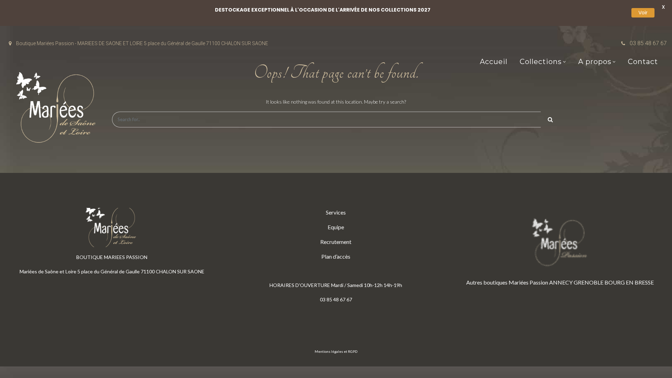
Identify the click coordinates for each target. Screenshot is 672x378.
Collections (541, 61)
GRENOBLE (588, 282)
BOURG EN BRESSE (629, 282)
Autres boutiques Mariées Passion (507, 282)
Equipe (336, 227)
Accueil (493, 61)
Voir (643, 12)
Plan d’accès (335, 256)
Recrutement (335, 241)
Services (336, 212)
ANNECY (561, 282)
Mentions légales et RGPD (336, 351)
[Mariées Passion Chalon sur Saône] (57, 109)
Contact (643, 61)
